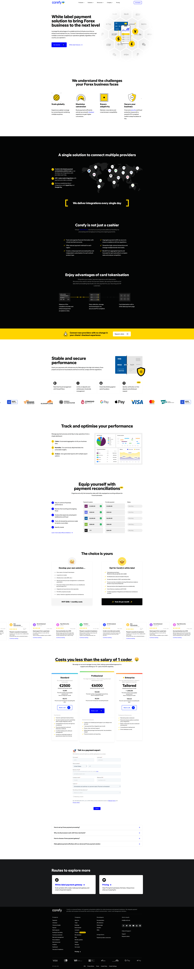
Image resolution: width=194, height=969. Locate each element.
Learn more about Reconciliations (61, 532)
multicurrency (83, 230)
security (133, 110)
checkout (91, 112)
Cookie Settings (113, 966)
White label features (75, 45)
